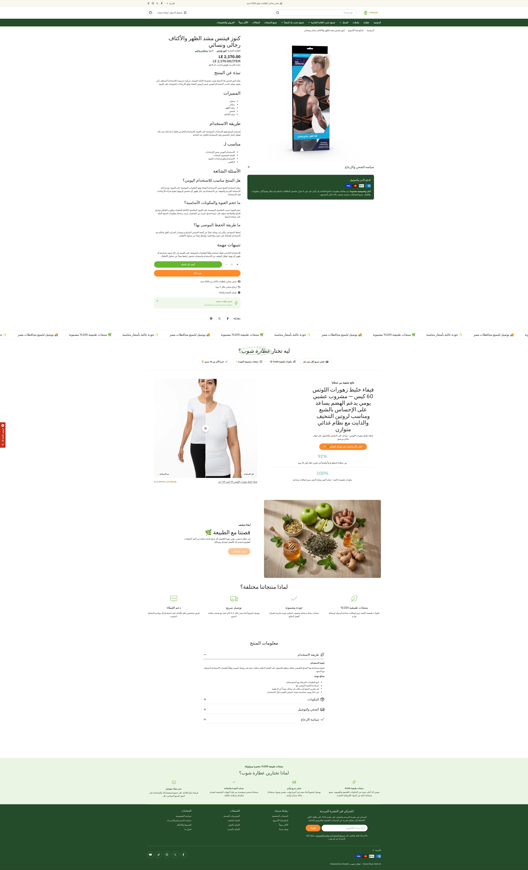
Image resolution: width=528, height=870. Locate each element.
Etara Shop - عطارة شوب (361, 864)
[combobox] (315, 12)
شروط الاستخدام (338, 835)
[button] (3, 435)
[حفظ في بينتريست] (211, 318)
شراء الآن (197, 273)
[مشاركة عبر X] (219, 318)
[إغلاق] (157, 300)
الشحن (225, 65)
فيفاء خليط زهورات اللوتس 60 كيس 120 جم (237, 481)
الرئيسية (370, 30)
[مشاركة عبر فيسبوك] (227, 318)
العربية (172, 3)
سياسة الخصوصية (323, 835)
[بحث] (277, 12)
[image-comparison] (205, 428)
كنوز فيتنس (222, 50)
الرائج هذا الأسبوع (355, 30)
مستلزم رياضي (201, 50)
